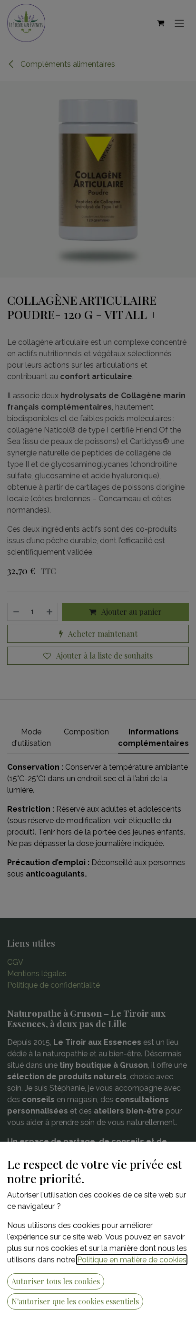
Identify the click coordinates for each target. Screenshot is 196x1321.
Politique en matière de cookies (131, 1259)
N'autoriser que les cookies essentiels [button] (75, 1301)
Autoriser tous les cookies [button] (55, 1281)
